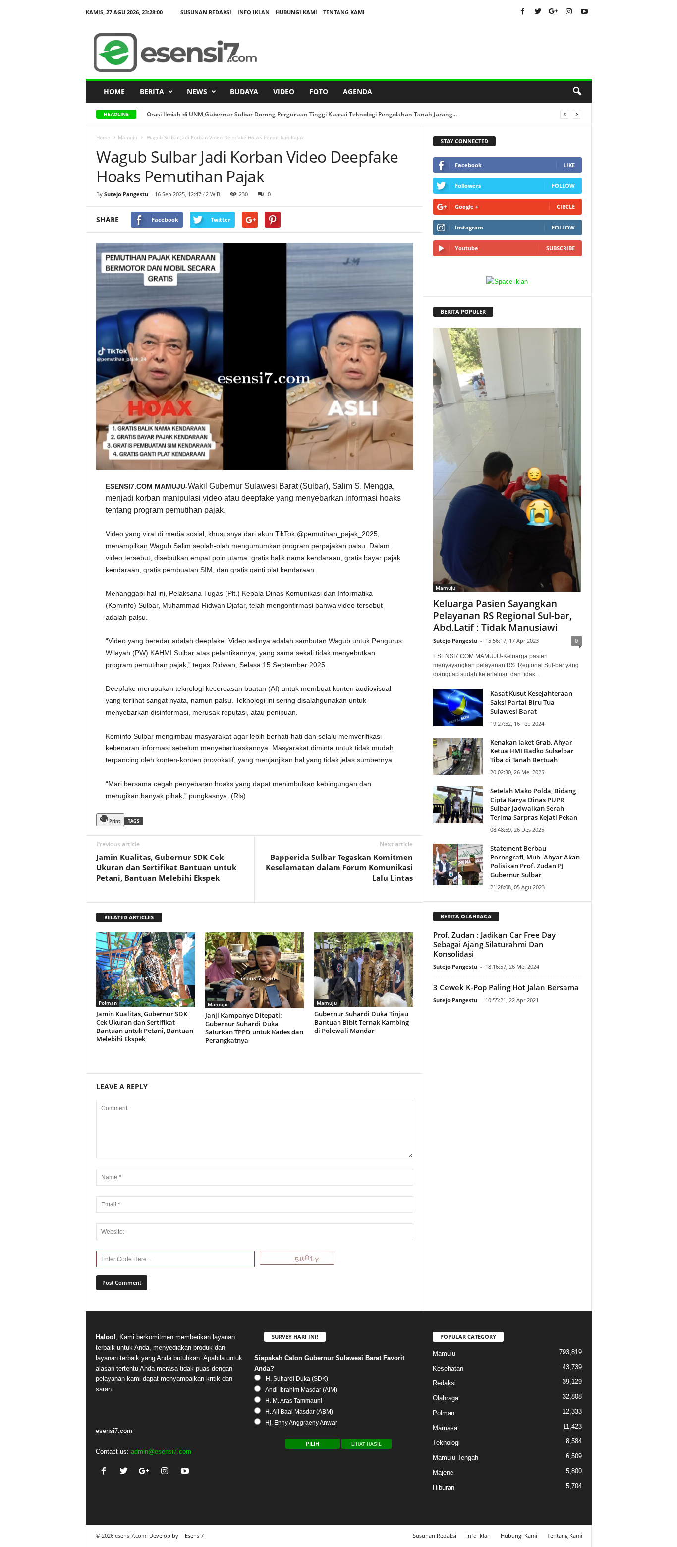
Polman (108, 1002)
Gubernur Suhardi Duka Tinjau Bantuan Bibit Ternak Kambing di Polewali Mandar (361, 1022)
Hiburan (443, 1487)
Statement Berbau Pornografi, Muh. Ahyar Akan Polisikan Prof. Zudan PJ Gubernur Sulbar (535, 861)
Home (114, 91)
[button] (577, 92)
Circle (566, 206)
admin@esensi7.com (161, 1451)
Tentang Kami (344, 12)
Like (569, 165)
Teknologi (446, 1442)
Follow (563, 185)
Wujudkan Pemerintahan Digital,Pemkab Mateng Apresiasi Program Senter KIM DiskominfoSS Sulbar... (293, 114)
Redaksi (444, 1383)
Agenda (357, 91)
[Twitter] (538, 12)
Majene (443, 1472)
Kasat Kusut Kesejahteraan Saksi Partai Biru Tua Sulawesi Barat (531, 702)
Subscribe (560, 248)
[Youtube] (584, 12)
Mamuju (127, 137)
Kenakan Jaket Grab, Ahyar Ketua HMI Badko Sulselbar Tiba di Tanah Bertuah (532, 751)
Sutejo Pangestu (126, 194)
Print (114, 821)
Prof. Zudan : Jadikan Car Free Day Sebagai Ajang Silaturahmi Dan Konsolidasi (494, 944)
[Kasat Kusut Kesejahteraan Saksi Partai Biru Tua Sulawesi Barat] (458, 707)
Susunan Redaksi (205, 12)
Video (283, 91)
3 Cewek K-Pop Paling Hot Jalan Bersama (506, 987)
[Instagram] (569, 12)
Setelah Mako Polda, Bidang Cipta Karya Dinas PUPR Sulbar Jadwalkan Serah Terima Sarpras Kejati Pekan (533, 804)
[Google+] (554, 12)
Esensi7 (194, 1535)
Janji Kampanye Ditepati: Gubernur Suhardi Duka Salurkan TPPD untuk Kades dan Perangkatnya (254, 1028)
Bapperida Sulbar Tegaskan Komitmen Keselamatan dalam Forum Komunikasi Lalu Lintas (339, 867)
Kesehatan (448, 1368)
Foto (318, 91)
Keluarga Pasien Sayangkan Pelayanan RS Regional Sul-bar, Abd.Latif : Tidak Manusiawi (502, 615)
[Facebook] (523, 12)
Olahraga (445, 1398)
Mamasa (445, 1428)
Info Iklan (253, 12)
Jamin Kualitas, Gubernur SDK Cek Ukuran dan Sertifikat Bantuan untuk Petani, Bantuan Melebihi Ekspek (166, 867)
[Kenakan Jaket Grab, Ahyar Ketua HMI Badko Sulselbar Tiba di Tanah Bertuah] (458, 756)
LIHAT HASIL (366, 1444)
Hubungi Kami (296, 12)
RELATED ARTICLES (129, 917)
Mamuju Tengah (455, 1457)
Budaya (244, 91)
